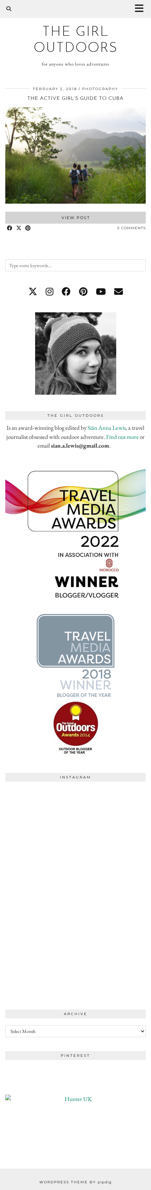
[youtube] (101, 291)
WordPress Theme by (75, 1182)
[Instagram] (40, 820)
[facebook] (66, 291)
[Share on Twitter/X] (19, 228)
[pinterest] (83, 291)
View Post (75, 217)
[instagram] (49, 291)
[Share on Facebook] (9, 228)
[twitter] (32, 291)
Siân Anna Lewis (106, 427)
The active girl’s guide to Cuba (75, 98)
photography (100, 89)
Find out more (122, 437)
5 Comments (131, 228)
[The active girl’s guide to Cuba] (75, 201)
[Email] (118, 291)
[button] (141, 9)
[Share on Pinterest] (28, 228)
